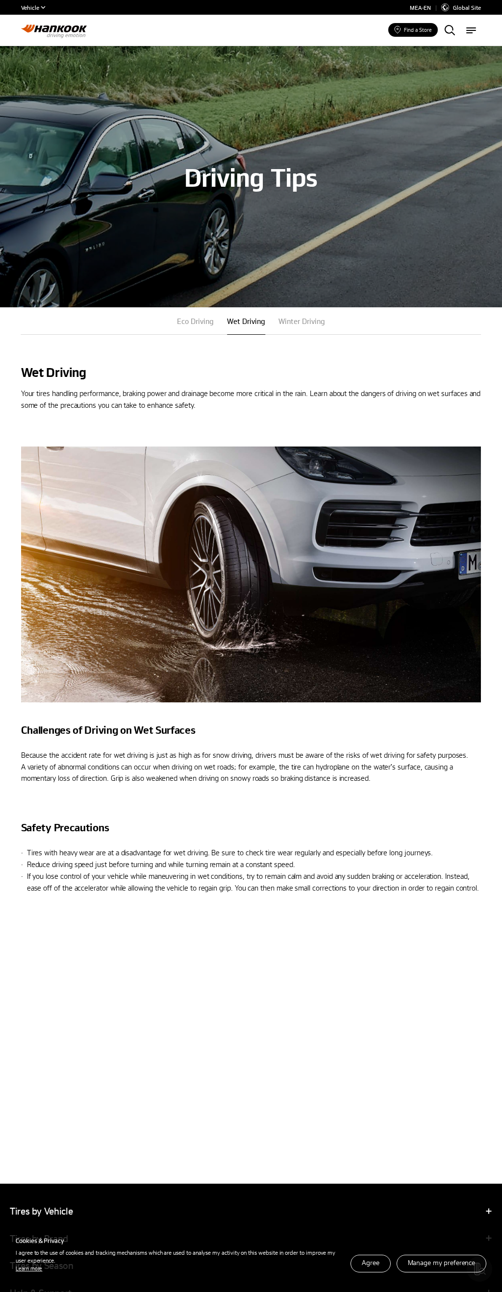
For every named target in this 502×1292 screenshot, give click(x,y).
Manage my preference (441, 1262)
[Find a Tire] (449, 31)
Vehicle (30, 7)
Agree (370, 1262)
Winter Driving (301, 321)
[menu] (471, 31)
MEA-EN (420, 7)
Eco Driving (195, 321)
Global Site (467, 7)
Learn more (29, 1268)
